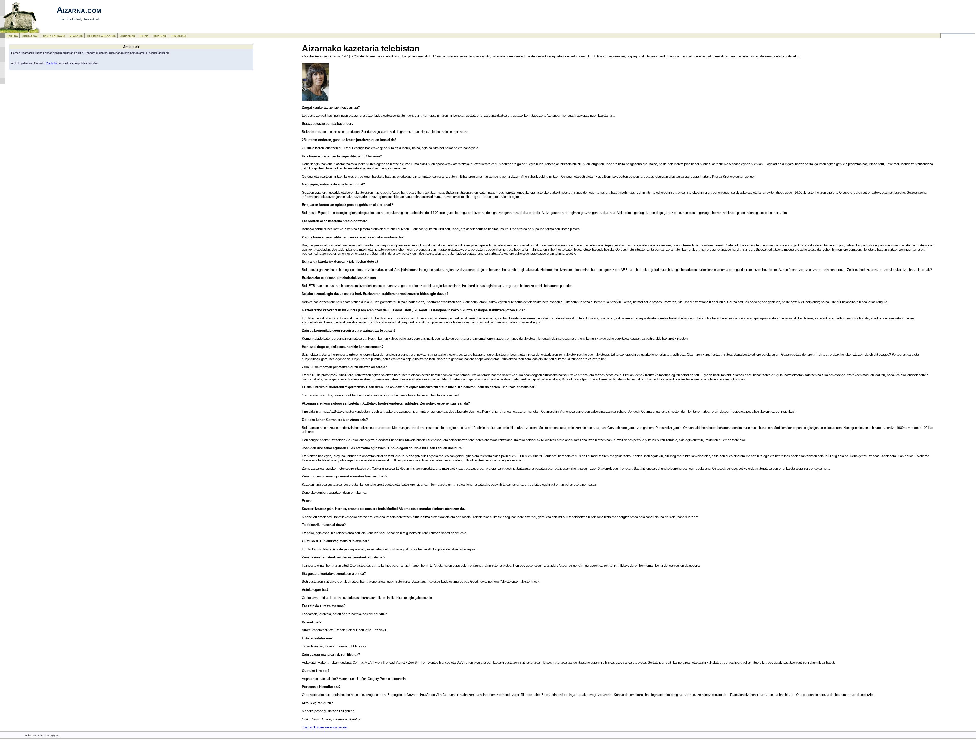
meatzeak (76, 36)
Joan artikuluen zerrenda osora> (325, 727)
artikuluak (30, 36)
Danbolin (51, 63)
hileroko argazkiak (101, 36)
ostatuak (159, 36)
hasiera (12, 36)
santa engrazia (54, 36)
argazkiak (127, 36)
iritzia (144, 36)
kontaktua (178, 36)
